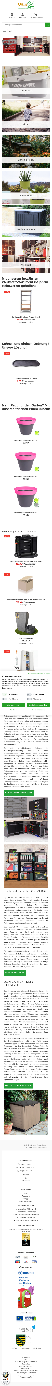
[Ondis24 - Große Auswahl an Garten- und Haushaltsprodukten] (26, 5)
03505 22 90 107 (26, 1164)
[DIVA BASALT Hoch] (26, 624)
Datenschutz (26, 1364)
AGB (26, 1360)
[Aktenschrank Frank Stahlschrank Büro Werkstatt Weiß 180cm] (26, 663)
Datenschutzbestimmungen (39, 674)
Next (45, 45)
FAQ (26, 1178)
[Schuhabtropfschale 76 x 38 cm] (26, 365)
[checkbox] (4, 694)
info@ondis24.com (26, 1171)
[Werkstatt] (26, 46)
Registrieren (26, 1196)
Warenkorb (26, 1181)
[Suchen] (47, 25)
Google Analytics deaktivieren (26, 1373)
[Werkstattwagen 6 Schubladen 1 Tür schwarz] (26, 547)
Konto (26, 1193)
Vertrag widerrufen (26, 1377)
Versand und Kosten (26, 1366)
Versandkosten (42, 1145)
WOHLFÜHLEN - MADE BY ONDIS (17, 1086)
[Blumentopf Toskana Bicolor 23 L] (26, 426)
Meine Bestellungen (26, 1202)
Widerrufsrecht (26, 1368)
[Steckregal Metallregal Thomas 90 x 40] (26, 303)
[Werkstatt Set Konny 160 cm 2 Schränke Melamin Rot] (26, 586)
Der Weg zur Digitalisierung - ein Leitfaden (26, 1348)
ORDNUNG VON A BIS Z (14, 973)
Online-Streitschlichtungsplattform (25, 1370)
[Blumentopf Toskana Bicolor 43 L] (26, 462)
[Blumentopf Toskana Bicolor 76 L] (26, 499)
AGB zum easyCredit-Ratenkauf (26, 1362)
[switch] (5, 1382)
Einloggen (26, 1199)
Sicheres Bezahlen (26, 1253)
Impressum (26, 1357)
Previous (6, 45)
